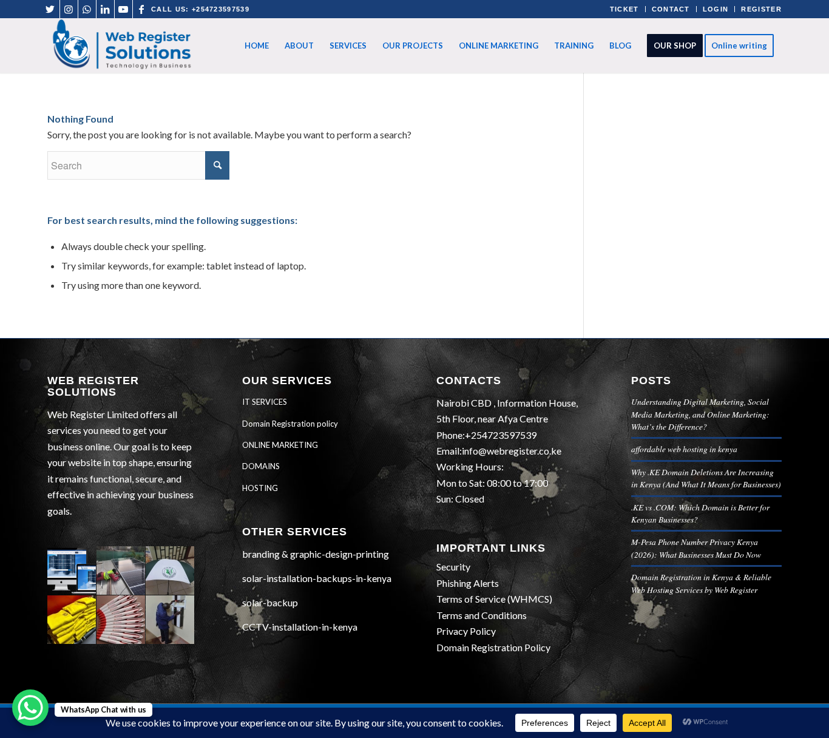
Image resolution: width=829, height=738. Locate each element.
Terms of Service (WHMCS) (494, 598)
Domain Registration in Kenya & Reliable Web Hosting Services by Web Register (701, 583)
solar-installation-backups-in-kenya (316, 578)
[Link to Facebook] (142, 9)
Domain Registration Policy (493, 647)
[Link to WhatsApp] (87, 9)
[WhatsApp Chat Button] (30, 707)
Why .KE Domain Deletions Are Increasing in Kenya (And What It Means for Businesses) (706, 478)
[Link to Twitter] (50, 9)
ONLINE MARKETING (280, 445)
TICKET (624, 9)
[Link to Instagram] (69, 9)
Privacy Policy (466, 631)
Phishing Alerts (467, 583)
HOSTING (260, 488)
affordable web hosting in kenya (684, 449)
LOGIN (716, 9)
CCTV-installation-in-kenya (299, 626)
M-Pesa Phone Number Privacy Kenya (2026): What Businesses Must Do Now (696, 548)
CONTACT (671, 9)
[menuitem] (257, 45)
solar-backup (270, 602)
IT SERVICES (264, 402)
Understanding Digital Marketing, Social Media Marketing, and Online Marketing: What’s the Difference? (700, 414)
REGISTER (761, 9)
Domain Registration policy (290, 423)
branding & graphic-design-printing (315, 554)
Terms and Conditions (481, 615)
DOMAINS (261, 466)
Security (453, 566)
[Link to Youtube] (123, 9)
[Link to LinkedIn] (105, 9)
